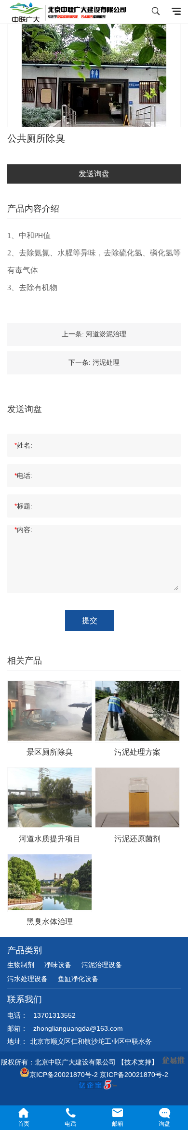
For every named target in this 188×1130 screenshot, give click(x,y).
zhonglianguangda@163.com (78, 1028)
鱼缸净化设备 (78, 979)
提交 (89, 620)
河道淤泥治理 (106, 334)
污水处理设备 (27, 979)
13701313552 (54, 1015)
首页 (23, 1123)
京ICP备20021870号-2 (63, 1074)
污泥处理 (106, 362)
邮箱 (117, 1123)
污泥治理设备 (101, 965)
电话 (70, 1123)
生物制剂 (20, 965)
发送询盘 (94, 174)
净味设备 (57, 965)
